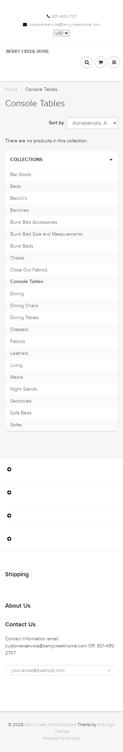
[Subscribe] (109, 670)
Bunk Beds (21, 246)
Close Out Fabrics (28, 270)
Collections (26, 159)
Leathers (19, 353)
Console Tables (26, 281)
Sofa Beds (20, 413)
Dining (17, 294)
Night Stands (23, 389)
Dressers (19, 329)
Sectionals (20, 401)
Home (11, 89)
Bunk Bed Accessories (33, 222)
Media (16, 377)
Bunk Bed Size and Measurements (46, 234)
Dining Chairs (24, 306)
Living (16, 365)
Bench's (18, 198)
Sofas (16, 425)
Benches (19, 210)
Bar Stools (20, 174)
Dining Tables (24, 317)
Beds (15, 186)
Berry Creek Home (42, 724)
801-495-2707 (64, 16)
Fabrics (17, 341)
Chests (17, 258)
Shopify (70, 724)
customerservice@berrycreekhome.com (64, 24)
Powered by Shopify (61, 738)
